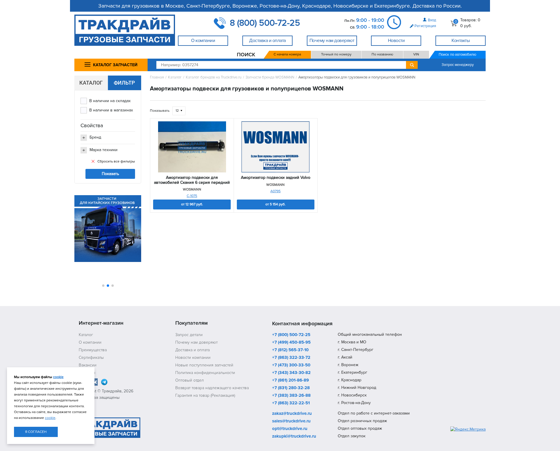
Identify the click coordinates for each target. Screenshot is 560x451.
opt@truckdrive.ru (289, 429)
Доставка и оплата (192, 349)
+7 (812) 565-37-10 (290, 350)
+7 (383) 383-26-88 (291, 395)
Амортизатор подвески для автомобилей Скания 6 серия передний (192, 180)
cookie (58, 377)
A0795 (275, 191)
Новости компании (193, 357)
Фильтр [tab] (124, 83)
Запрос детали (189, 334)
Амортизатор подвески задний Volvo (275, 177)
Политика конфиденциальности (205, 372)
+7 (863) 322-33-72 (291, 357)
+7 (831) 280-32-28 (291, 388)
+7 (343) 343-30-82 (291, 373)
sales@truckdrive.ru (291, 421)
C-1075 (192, 196)
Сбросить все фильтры (116, 161)
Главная (157, 77)
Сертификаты (91, 357)
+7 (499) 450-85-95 (291, 342)
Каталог (175, 77)
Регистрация (425, 26)
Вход (432, 20)
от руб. (192, 204)
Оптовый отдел (189, 380)
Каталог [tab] (91, 83)
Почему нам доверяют (196, 342)
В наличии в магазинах (111, 110)
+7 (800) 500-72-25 (291, 335)
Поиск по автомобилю (457, 54)
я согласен (36, 432)
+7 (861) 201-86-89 (290, 380)
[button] (103, 285)
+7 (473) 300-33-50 (291, 365)
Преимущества (93, 349)
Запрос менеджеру (458, 64)
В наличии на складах (110, 100)
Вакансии (88, 365)
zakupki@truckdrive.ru (294, 436)
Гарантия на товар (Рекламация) (205, 395)
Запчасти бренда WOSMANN (270, 77)
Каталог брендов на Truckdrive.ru (214, 77)
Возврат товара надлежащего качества (212, 387)
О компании (90, 342)
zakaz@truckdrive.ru (292, 413)
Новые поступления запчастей (204, 365)
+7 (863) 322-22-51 (291, 403)
